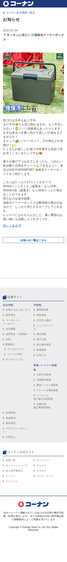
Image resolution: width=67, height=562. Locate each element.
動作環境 (10, 423)
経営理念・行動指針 (17, 334)
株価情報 (41, 349)
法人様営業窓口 (14, 470)
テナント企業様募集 (47, 390)
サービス (41, 465)
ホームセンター (15, 349)
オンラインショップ (17, 465)
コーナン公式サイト (20, 452)
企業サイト (14, 297)
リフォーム (12, 481)
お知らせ (41, 355)
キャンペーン (43, 460)
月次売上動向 (43, 320)
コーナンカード (44, 476)
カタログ (41, 470)
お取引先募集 (43, 374)
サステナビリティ (15, 359)
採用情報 (10, 412)
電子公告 (41, 339)
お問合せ (10, 437)
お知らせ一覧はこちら (33, 240)
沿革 (8, 339)
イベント (10, 476)
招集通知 (41, 315)
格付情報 (41, 334)
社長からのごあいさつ (18, 309)
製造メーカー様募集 (47, 385)
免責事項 (10, 418)
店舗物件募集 (43, 379)
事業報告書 (42, 309)
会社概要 (10, 328)
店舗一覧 (10, 460)
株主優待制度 (43, 344)
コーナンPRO (14, 354)
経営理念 (10, 315)
